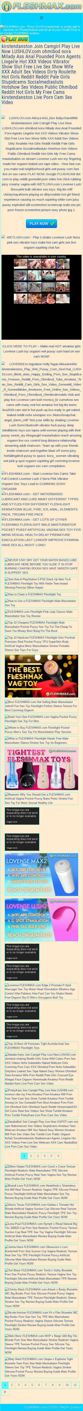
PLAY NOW (39, 223)
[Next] (5, 1392)
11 (75, 1385)
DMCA (64, 1407)
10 (67, 1385)
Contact (76, 1407)
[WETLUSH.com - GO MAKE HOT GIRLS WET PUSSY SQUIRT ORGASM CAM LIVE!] (41, 247)
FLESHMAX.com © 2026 (40, 1407)
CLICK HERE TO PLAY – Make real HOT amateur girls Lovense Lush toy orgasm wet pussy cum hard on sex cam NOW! (42, 351)
